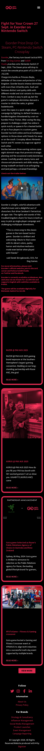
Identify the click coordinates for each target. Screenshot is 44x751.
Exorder (4, 57)
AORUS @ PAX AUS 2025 (17, 461)
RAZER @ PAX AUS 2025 (17, 350)
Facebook (19, 273)
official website (17, 268)
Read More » (12, 379)
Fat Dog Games (13, 60)
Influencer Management (22, 720)
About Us (22, 701)
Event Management (22, 730)
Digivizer (22, 746)
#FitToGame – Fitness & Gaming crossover (21, 633)
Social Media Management (22, 723)
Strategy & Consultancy (22, 717)
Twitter (7, 273)
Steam (19, 279)
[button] (38, 7)
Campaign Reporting (22, 733)
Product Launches (22, 727)
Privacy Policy (22, 705)
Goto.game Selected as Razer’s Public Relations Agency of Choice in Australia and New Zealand (21, 546)
